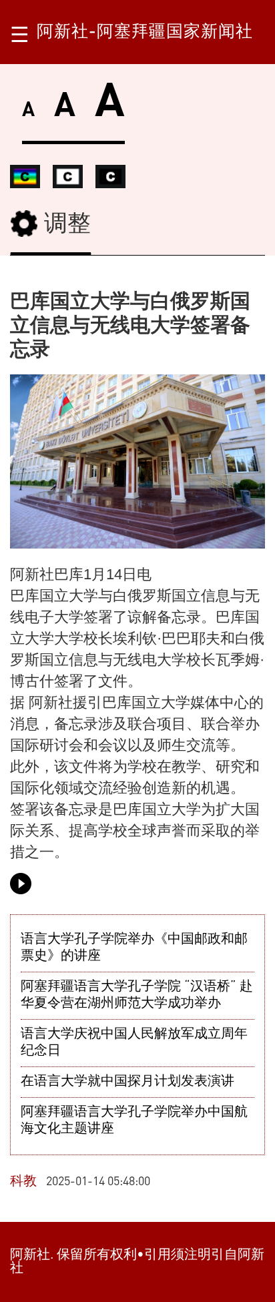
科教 (23, 1182)
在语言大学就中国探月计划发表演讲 (127, 1081)
